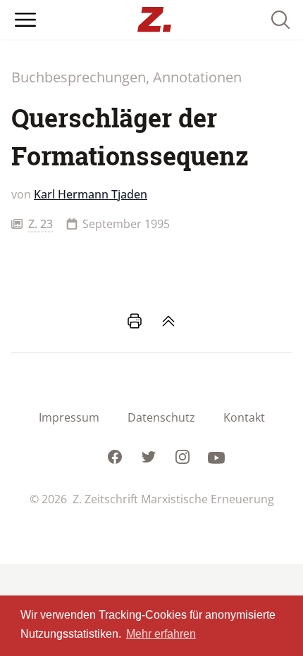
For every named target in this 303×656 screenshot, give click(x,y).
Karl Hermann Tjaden (90, 194)
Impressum (69, 417)
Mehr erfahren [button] (161, 634)
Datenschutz (161, 417)
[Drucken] (134, 321)
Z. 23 (40, 224)
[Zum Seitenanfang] (168, 321)
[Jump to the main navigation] (25, 20)
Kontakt (244, 417)
